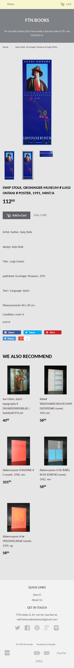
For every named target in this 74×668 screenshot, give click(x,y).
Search (37, 595)
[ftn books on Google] (46, 629)
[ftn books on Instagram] (56, 629)
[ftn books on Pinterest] (37, 629)
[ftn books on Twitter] (17, 629)
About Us (37, 600)
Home (5, 47)
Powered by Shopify (46, 644)
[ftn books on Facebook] (27, 629)
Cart (68, 4)
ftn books (37, 20)
